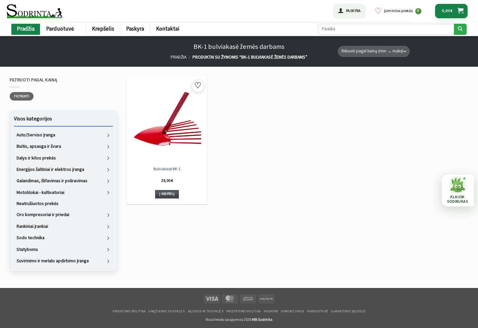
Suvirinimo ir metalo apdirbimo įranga (53, 261)
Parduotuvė (60, 29)
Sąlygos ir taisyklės (206, 311)
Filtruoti (21, 96)
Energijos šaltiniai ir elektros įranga (50, 169)
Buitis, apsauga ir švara (39, 146)
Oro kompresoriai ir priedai (43, 215)
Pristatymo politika (243, 311)
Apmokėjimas (292, 311)
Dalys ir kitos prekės (36, 158)
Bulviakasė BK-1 (166, 168)
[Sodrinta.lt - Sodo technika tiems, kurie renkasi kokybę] (35, 11)
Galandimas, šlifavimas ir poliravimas (52, 181)
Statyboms (27, 249)
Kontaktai (167, 29)
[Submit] (460, 29)
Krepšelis (103, 29)
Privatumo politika (129, 311)
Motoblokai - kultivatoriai (40, 192)
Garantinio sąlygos (348, 311)
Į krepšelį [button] (167, 194)
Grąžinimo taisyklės (167, 311)
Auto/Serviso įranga (36, 135)
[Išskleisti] (108, 135)
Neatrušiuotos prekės (38, 204)
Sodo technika (31, 238)
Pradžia (25, 29)
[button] (349, 11)
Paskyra (135, 29)
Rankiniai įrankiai (32, 226)
